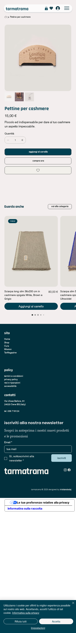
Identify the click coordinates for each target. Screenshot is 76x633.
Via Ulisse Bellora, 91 (14, 401)
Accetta (56, 621)
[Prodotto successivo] (73, 251)
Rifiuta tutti (21, 621)
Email (8, 442)
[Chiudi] (71, 605)
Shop (6, 342)
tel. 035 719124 (11, 411)
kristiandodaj (66, 489)
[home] (6, 16)
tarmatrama (17, 9)
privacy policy (11, 379)
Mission (8, 349)
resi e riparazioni (12, 382)
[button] (46, 8)
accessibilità (10, 386)
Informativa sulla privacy (25, 613)
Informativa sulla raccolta (25, 508)
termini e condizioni (13, 376)
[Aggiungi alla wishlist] (38, 170)
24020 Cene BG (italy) (15, 404)
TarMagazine (10, 352)
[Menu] (67, 8)
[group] (38, 263)
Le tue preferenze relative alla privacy (43, 502)
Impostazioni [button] (38, 628)
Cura (6, 346)
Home (7, 339)
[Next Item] (64, 57)
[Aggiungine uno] (22, 140)
